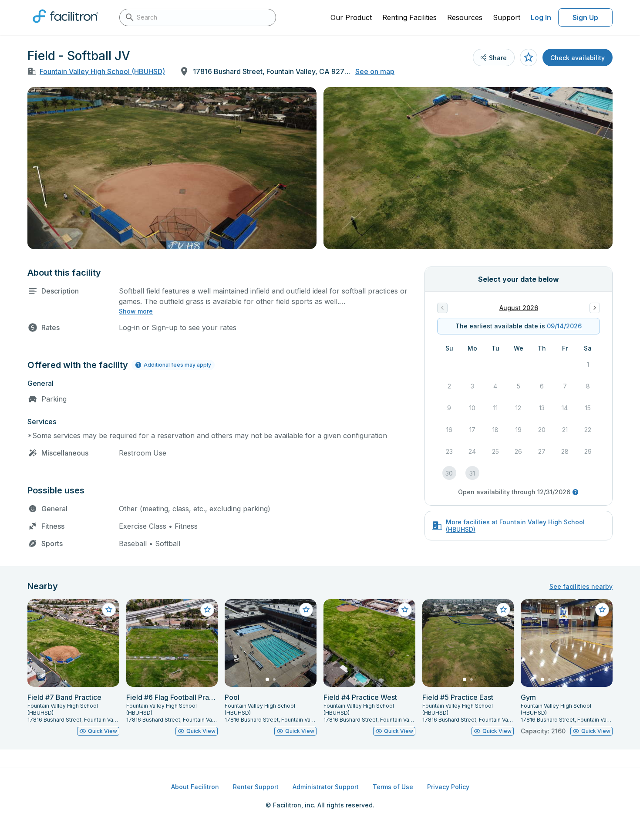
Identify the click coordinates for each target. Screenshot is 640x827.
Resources (464, 17)
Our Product (351, 17)
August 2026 (518, 307)
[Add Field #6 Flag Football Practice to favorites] (207, 610)
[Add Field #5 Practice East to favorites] (503, 610)
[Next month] (594, 308)
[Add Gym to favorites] (602, 610)
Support (506, 17)
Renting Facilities (409, 17)
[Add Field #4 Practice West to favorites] (405, 610)
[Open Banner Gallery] (172, 168)
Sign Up (585, 17)
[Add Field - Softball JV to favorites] (528, 57)
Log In (541, 17)
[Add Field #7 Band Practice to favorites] (109, 610)
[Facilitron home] (65, 25)
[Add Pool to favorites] (306, 610)
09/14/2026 (564, 326)
